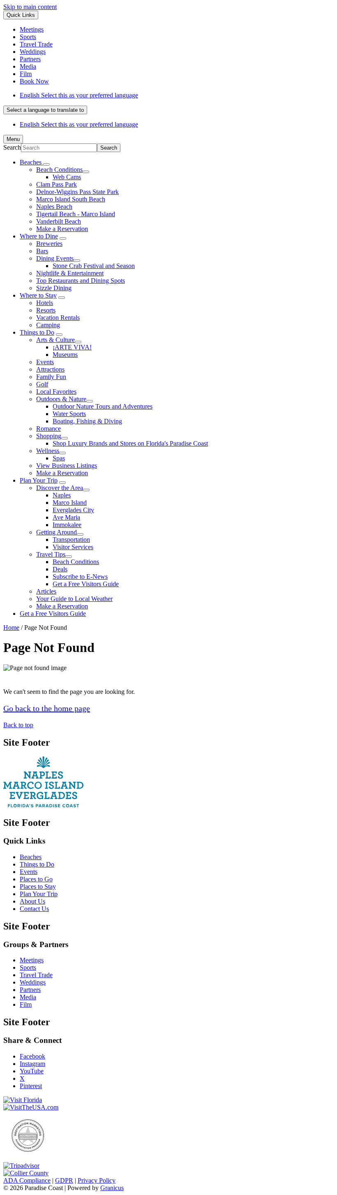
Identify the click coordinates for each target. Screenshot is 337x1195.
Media (28, 997)
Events (45, 361)
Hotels (44, 302)
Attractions (50, 369)
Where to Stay (38, 295)
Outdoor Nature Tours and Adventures (102, 406)
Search (12, 147)
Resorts (45, 310)
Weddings (33, 982)
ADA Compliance (27, 1180)
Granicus (112, 1187)
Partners (30, 989)
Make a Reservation (62, 228)
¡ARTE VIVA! (72, 347)
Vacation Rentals (58, 317)
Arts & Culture (55, 339)
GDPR (64, 1180)
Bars (42, 250)
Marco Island (70, 502)
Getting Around (56, 532)
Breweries (49, 243)
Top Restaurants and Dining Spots (80, 280)
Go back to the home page (46, 708)
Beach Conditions (59, 169)
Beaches (31, 856)
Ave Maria (66, 517)
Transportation (71, 539)
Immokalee (67, 524)
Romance (48, 428)
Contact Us (34, 908)
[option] (177, 95)
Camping (48, 324)
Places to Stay (38, 886)
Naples (62, 495)
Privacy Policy (96, 1180)
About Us (32, 901)
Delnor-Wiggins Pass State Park (77, 191)
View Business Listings (66, 465)
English (79, 95)
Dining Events (55, 258)
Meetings (32, 960)
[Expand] (46, 164)
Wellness (47, 450)
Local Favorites (56, 391)
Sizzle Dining (54, 287)
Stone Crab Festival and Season (94, 265)
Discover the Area (59, 487)
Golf (42, 384)
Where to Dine (39, 236)
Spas (59, 458)
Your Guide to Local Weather (74, 598)
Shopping (48, 435)
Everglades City (73, 509)
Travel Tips (50, 554)
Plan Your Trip (39, 480)
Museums (65, 354)
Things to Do (37, 332)
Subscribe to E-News (80, 576)
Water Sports (69, 413)
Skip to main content (30, 6)
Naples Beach (54, 206)
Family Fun (51, 376)
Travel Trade (36, 974)
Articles (46, 591)
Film (26, 1004)
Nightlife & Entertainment (70, 273)
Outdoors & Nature (61, 398)
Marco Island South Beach (70, 199)
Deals (60, 569)
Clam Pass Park (56, 184)
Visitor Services (73, 546)
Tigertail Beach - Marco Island (75, 213)
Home (11, 627)
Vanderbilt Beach (58, 221)
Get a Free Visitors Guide (86, 583)
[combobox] (45, 110)
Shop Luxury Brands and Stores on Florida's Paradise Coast (130, 443)
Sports (28, 967)
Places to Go (36, 879)
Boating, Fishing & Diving (87, 421)
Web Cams (67, 176)
